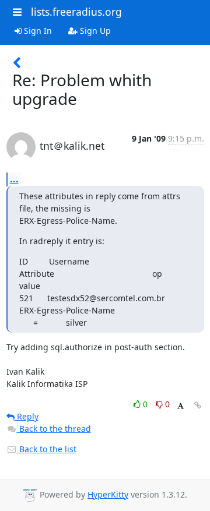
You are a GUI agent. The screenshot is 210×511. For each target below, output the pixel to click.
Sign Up (94, 30)
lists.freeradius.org (76, 12)
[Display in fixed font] (180, 406)
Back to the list (46, 448)
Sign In (37, 30)
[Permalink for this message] (197, 405)
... (14, 178)
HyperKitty (108, 494)
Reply (26, 416)
